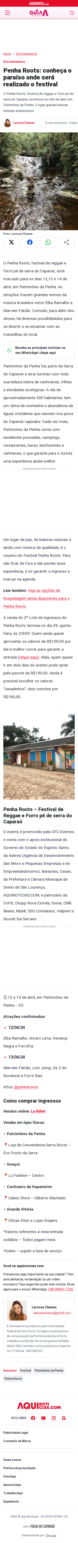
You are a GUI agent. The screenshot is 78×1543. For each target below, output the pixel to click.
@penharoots (25, 1087)
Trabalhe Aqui (13, 1493)
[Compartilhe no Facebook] (30, 242)
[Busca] (72, 13)
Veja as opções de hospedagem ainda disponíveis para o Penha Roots (36, 598)
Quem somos (12, 1459)
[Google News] (64, 1418)
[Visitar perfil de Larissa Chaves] (17, 1310)
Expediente (11, 1501)
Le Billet (38, 1111)
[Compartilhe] (66, 242)
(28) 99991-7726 (60, 1289)
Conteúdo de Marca (17, 1441)
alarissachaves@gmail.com (52, 1313)
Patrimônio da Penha (49, 1370)
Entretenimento (26, 53)
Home (7, 53)
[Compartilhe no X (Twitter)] (11, 242)
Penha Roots (13, 1378)
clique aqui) (29, 657)
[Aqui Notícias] (39, 3)
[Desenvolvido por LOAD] (51, 1535)
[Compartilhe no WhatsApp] (48, 242)
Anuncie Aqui (12, 1484)
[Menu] (7, 12)
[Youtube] (43, 1418)
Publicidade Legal (15, 1432)
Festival (25, 1370)
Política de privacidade (19, 1468)
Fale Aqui (9, 1476)
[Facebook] (33, 1418)
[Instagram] (53, 1418)
